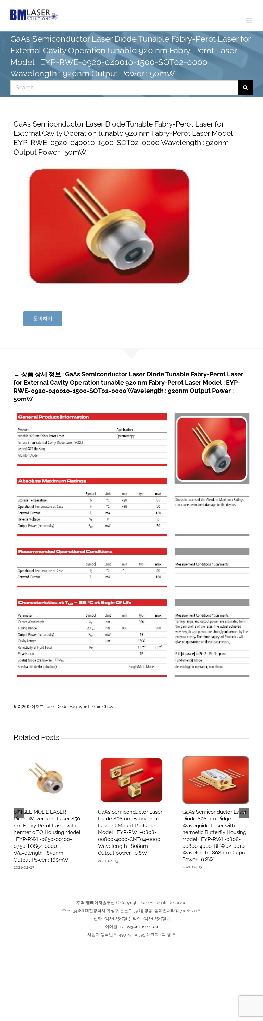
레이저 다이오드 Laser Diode (40, 706)
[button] (19, 813)
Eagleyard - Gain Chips (91, 706)
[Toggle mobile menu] (249, 20)
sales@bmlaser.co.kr (139, 926)
